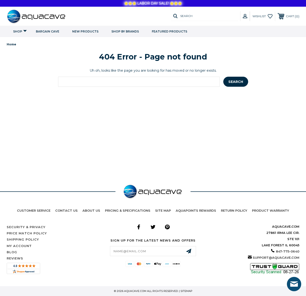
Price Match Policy (27, 233)
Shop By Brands (125, 31)
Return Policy (234, 210)
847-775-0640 (287, 251)
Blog (12, 252)
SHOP (17, 31)
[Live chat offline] (294, 284)
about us (91, 210)
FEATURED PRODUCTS (169, 31)
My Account (19, 246)
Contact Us (66, 210)
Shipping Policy (23, 239)
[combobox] (139, 82)
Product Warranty (270, 210)
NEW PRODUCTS (85, 31)
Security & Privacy (26, 227)
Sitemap (186, 291)
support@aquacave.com (276, 257)
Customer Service (33, 210)
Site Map (163, 210)
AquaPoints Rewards (196, 210)
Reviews (15, 258)
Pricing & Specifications (127, 210)
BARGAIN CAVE (47, 31)
